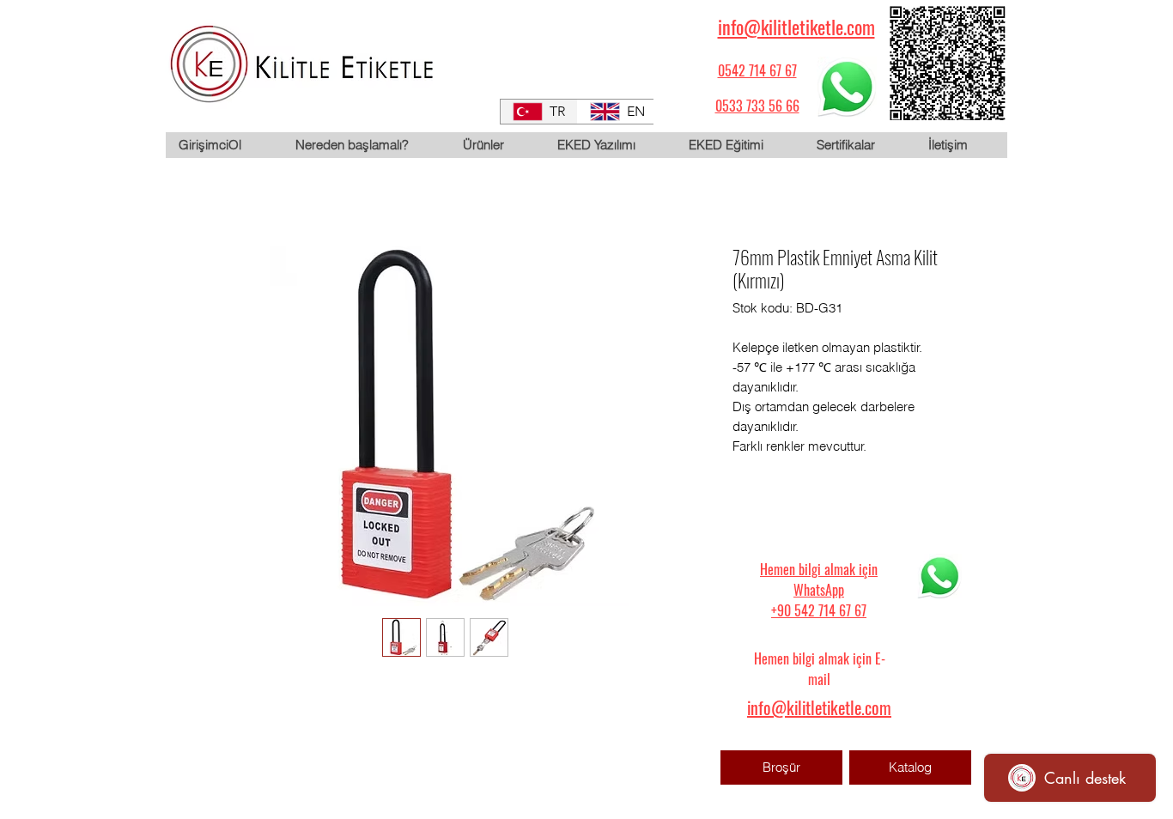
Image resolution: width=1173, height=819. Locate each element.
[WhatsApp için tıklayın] (847, 86)
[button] (496, 145)
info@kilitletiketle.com (796, 26)
